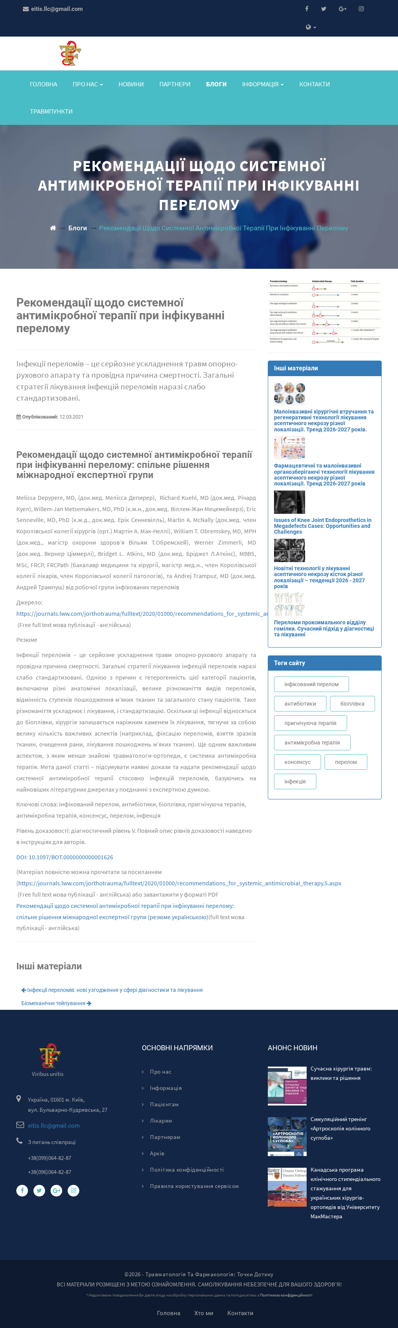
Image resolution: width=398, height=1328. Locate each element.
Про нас (160, 1071)
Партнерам (165, 1137)
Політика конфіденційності (186, 1169)
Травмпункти (51, 111)
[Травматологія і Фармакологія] (53, 228)
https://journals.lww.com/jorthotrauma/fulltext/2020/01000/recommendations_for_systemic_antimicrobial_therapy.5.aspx (177, 613)
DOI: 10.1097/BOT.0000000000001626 (64, 857)
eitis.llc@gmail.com (56, 8)
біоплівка (352, 704)
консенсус (298, 762)
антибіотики (300, 704)
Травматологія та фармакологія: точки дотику (209, 1274)
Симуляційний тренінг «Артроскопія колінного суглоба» (340, 1128)
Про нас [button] (86, 84)
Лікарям (161, 1120)
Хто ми (203, 1313)
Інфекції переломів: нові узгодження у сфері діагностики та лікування (114, 990)
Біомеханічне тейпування (54, 1003)
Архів (157, 1153)
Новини (131, 84)
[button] (311, 27)
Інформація (165, 1087)
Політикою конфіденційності (286, 1295)
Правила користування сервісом (194, 1186)
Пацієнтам (164, 1104)
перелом (346, 762)
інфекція (295, 781)
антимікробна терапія (312, 742)
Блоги (216, 84)
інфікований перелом (312, 684)
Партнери (174, 84)
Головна (43, 84)
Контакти (314, 84)
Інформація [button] (261, 84)
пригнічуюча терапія (311, 723)
